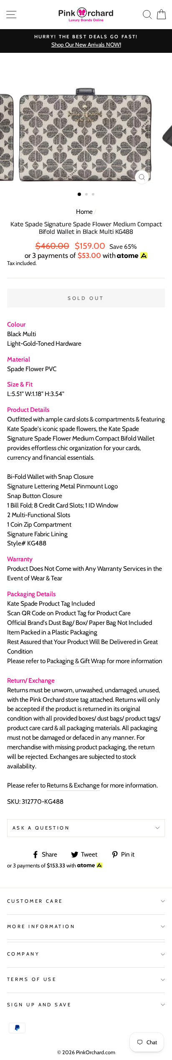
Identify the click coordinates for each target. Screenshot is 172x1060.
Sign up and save (39, 1005)
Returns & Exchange (73, 785)
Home (84, 211)
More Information (41, 926)
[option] (86, 41)
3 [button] (94, 195)
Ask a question (41, 828)
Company (23, 954)
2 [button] (87, 195)
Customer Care (35, 901)
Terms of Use (31, 979)
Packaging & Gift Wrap (76, 661)
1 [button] (80, 195)
